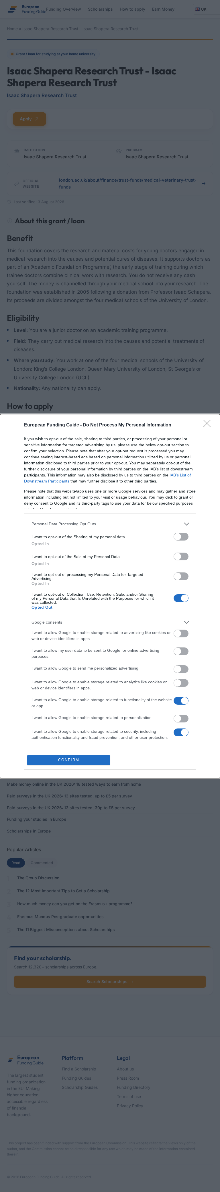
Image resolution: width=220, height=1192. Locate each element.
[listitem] (110, 524)
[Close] (208, 425)
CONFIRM (68, 760)
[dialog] (110, 596)
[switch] (181, 537)
